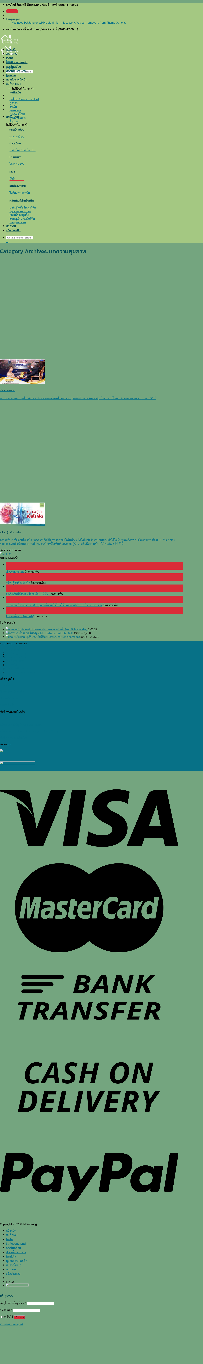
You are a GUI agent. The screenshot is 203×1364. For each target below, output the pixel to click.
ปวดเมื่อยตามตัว (16, 71)
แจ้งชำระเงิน (13, 230)
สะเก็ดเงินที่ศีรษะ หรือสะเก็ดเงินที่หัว (27, 594)
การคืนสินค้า (7, 705)
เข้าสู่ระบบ (19, 1317)
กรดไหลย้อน (13, 66)
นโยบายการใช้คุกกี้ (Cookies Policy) (21, 724)
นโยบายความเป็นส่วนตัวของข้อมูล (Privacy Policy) (29, 731)
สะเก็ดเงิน (12, 54)
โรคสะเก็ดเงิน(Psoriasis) (20, 616)
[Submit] (7, 242)
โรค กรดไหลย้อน (16, 657)
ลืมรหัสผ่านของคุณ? (11, 1324)
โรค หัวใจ (11, 664)
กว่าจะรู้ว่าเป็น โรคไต (18, 583)
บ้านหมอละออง (15, 571)
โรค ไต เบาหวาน (16, 653)
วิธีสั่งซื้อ (4, 685)
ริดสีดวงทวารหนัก (16, 62)
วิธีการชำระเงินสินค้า (12, 692)
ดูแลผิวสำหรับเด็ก (16, 79)
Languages (13, 19)
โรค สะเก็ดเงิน (14, 649)
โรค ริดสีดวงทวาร (16, 661)
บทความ (11, 226)
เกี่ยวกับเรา (6, 718)
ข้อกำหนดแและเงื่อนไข (13, 737)
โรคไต (9, 58)
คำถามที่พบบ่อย (9, 698)
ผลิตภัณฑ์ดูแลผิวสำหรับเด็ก (21, 672)
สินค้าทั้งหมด (13, 84)
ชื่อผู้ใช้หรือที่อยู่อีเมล (13, 1303)
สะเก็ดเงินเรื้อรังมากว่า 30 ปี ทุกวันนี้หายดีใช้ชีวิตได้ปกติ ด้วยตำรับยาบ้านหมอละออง (54, 605)
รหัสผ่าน (6, 1310)
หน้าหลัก (11, 49)
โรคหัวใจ (11, 75)
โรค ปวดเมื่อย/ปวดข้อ (19, 668)
